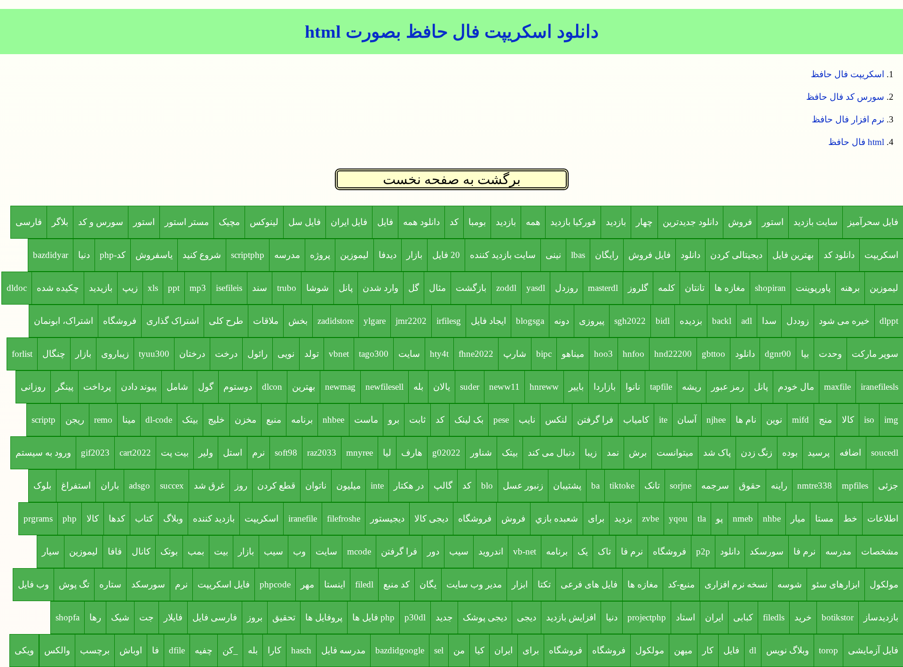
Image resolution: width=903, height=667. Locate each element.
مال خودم (796, 387)
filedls (773, 617)
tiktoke (622, 485)
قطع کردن (276, 485)
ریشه (691, 387)
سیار (50, 551)
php (70, 518)
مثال (437, 288)
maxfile (837, 387)
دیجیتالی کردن (736, 255)
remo (103, 420)
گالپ (443, 485)
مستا (824, 518)
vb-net (524, 551)
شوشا (317, 288)
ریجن (74, 420)
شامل (177, 387)
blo (487, 485)
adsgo (139, 485)
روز (241, 485)
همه (533, 222)
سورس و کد (100, 222)
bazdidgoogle (399, 650)
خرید (803, 617)
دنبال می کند (551, 453)
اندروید (490, 551)
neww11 (504, 387)
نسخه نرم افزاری (736, 584)
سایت (409, 354)
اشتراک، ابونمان (63, 321)
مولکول (884, 584)
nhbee (333, 420)
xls (153, 288)
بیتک (190, 420)
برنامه (302, 420)
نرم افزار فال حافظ (848, 119)
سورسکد (767, 551)
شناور (481, 453)
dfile (177, 650)
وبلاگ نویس (787, 650)
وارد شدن (380, 288)
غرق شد (209, 485)
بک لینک (468, 420)
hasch (301, 650)
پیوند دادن (139, 387)
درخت (226, 354)
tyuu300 (154, 354)
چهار (644, 222)
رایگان (606, 255)
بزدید (623, 518)
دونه (561, 321)
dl (752, 650)
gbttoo (713, 354)
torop (828, 650)
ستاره (110, 584)
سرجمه (715, 485)
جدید (444, 617)
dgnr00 (778, 354)
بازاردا (605, 387)
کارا (274, 650)
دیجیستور (387, 518)
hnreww (544, 387)
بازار (414, 255)
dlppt (888, 321)
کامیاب (636, 420)
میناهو (573, 354)
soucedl (884, 453)
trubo (286, 288)
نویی (285, 354)
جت (146, 617)
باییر (576, 387)
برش (638, 453)
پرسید (819, 453)
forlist (22, 354)
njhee (716, 420)
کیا (479, 650)
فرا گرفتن (595, 420)
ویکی (24, 650)
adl (746, 321)
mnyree (359, 453)
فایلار (173, 617)
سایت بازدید (815, 222)
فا (155, 650)
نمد (613, 453)
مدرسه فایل (343, 650)
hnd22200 (673, 354)
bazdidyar (50, 255)
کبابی (743, 617)
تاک (604, 551)
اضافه (850, 453)
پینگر (64, 387)
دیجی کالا (431, 518)
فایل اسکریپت (224, 584)
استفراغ (76, 485)
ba (595, 485)
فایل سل (304, 222)
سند (259, 288)
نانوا (633, 387)
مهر (307, 584)
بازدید (616, 222)
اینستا (334, 584)
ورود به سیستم (43, 453)
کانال (141, 551)
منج (825, 420)
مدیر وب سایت (474, 584)
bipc (544, 354)
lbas (578, 255)
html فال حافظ (856, 142)
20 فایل (446, 255)
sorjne (680, 485)
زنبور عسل (523, 485)
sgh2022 (630, 321)
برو (393, 420)
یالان (441, 387)
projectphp (646, 617)
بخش (298, 321)
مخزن (245, 420)
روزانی (33, 387)
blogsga (530, 321)
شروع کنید (201, 255)
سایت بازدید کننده (503, 255)
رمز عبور (727, 387)
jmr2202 (411, 321)
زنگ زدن (756, 453)
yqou (678, 518)
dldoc (17, 288)
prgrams (38, 518)
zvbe (650, 518)
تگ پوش (74, 584)
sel (439, 650)
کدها (117, 518)
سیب (458, 551)
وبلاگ (173, 518)
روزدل (566, 288)
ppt (174, 288)
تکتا (544, 584)
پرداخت (97, 387)
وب (299, 551)
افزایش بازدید (571, 617)
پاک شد (717, 453)
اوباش (130, 650)
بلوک (42, 485)
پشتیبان (567, 485)
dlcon (272, 387)
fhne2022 (476, 354)
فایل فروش (649, 255)
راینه (779, 485)
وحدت (830, 354)
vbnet (339, 354)
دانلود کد (839, 255)
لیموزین (354, 255)
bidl (663, 321)
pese (501, 420)
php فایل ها (373, 617)
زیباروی (115, 354)
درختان (192, 354)
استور (773, 222)
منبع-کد (681, 584)
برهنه (850, 288)
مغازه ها (729, 288)
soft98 (286, 453)
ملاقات (265, 321)
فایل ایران (349, 222)
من (459, 650)
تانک (652, 485)
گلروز (638, 288)
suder (469, 387)
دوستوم (237, 387)
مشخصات (879, 551)
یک (583, 551)
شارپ (514, 354)
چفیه (204, 650)
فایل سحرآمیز (873, 222)
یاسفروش (154, 255)
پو (719, 518)
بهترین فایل (793, 255)
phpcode (275, 584)
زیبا (591, 453)
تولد (311, 354)
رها (95, 617)
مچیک (229, 222)
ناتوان (315, 485)
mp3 (198, 288)
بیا (805, 354)
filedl (364, 584)
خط (850, 518)
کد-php (113, 255)
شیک (120, 617)
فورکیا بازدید (573, 222)
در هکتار (409, 485)
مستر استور (187, 222)
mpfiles (855, 485)
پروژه (320, 255)
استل (232, 453)
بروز (254, 617)
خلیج (216, 420)
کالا (848, 420)
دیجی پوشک (485, 617)
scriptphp (247, 255)
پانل (346, 288)
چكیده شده (58, 288)
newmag (340, 387)
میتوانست (675, 453)
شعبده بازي (556, 518)
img (891, 420)
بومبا (477, 222)
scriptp (43, 420)
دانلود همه (421, 222)
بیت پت (175, 453)
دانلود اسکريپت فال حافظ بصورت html (452, 31)
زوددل (797, 321)
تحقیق (283, 617)
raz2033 (321, 453)
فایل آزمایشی (873, 650)
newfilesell (384, 387)
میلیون (348, 485)
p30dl (415, 617)
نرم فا (804, 551)
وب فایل (33, 584)
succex (172, 485)
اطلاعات (882, 518)
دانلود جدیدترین (690, 222)
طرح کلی (226, 321)
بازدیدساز (880, 617)
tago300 (373, 354)
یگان (428, 584)
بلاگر (60, 222)
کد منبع (396, 584)
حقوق (750, 485)
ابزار (520, 584)
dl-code (158, 420)
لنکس (556, 420)
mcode (359, 551)
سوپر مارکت (875, 354)
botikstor (838, 617)
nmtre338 (814, 485)
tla (701, 518)
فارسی (29, 222)
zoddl (506, 288)
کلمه (666, 288)
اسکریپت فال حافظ (847, 74)
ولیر (205, 453)
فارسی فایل (214, 617)
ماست (366, 420)
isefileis (229, 288)
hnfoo (633, 354)
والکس (57, 650)
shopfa (67, 617)
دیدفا (387, 255)
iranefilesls (879, 387)
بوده (790, 453)
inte (377, 485)
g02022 (446, 453)
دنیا (84, 255)
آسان (687, 420)
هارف (411, 453)
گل (413, 288)
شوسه (789, 584)
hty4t (439, 354)
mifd (800, 420)
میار (798, 518)
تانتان (695, 288)
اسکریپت (881, 255)
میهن (683, 650)
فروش (740, 222)
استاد (685, 617)
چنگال (53, 354)
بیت (221, 551)
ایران (714, 617)
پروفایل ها (323, 617)
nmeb (743, 518)
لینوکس (264, 222)
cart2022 (135, 453)
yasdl (535, 288)
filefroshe (343, 518)
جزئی (888, 485)
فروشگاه (119, 321)
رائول (257, 354)
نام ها (746, 420)
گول (206, 387)
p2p (703, 551)
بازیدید (100, 288)
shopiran (770, 288)
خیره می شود (844, 321)
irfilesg (448, 321)
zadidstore (335, 321)
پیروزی (591, 321)
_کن (230, 650)
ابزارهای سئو (836, 584)
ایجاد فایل (488, 321)
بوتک (169, 551)
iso (869, 420)
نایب (527, 420)
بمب (196, 551)
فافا (115, 551)
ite (663, 420)
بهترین (303, 387)
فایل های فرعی (589, 584)
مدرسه (287, 255)
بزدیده (691, 321)
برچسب (95, 650)
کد (454, 222)
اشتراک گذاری (172, 321)
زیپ (130, 288)
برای (596, 518)
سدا (769, 321)
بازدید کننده (214, 518)
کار (707, 650)
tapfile (661, 387)
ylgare (375, 321)
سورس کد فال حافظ (845, 97)
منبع (273, 420)
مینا (128, 420)
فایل (385, 222)
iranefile (302, 518)
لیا (387, 453)
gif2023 (95, 453)
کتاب (144, 518)
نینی (553, 255)
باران (110, 485)
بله (418, 387)
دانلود (690, 255)
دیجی (526, 617)
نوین (774, 420)
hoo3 (603, 354)
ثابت (417, 420)
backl (721, 321)
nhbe (772, 518)
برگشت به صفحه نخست (452, 179)
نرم (258, 453)
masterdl (603, 288)
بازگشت (471, 288)
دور (433, 551)
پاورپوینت (813, 288)
